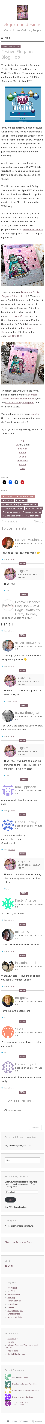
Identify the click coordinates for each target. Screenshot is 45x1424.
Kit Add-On (17, 316)
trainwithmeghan (27, 713)
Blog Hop (9, 496)
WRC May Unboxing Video (20, 1403)
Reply (22, 563)
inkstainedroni (25, 963)
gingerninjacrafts (27, 642)
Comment (35, 1127)
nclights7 (22, 998)
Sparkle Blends (12, 512)
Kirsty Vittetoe (25, 900)
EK (17, 444)
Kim (22, 441)
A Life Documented (32, 1390)
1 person (12, 559)
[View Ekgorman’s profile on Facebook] (6, 1266)
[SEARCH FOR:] (22, 1160)
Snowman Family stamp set (19, 402)
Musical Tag (13, 1339)
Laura (22, 468)
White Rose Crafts (14, 516)
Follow (10, 1200)
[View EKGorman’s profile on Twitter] (9, 1266)
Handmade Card (25, 496)
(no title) (11, 1342)
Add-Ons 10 (13, 336)
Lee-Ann (35, 414)
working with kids (15, 1317)
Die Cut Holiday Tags (16, 1354)
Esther (22, 464)
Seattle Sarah (17, 1390)
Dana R (15, 1402)
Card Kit (22, 501)
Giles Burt (15, 1384)
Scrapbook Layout (15, 1311)
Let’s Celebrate (27, 1397)
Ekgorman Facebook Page (18, 1242)
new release (13, 1304)
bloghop (9, 501)
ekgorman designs (22, 24)
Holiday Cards (35, 508)
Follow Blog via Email (17, 1176)
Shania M (15, 1397)
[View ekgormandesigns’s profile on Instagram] (12, 1266)
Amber (22, 452)
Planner (11, 1307)
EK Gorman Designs (14, 508)
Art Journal (12, 1288)
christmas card (29, 504)
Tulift (13, 1378)
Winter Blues (13, 1351)
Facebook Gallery (33, 229)
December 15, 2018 (11, 46)
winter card (34, 516)
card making (11, 504)
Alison (22, 456)
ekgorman (25, 571)
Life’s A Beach (23, 1378)
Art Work (11, 1291)
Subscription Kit (33, 512)
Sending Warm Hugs (29, 1384)
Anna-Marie (22, 460)
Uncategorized (14, 1314)
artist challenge (14, 1294)
